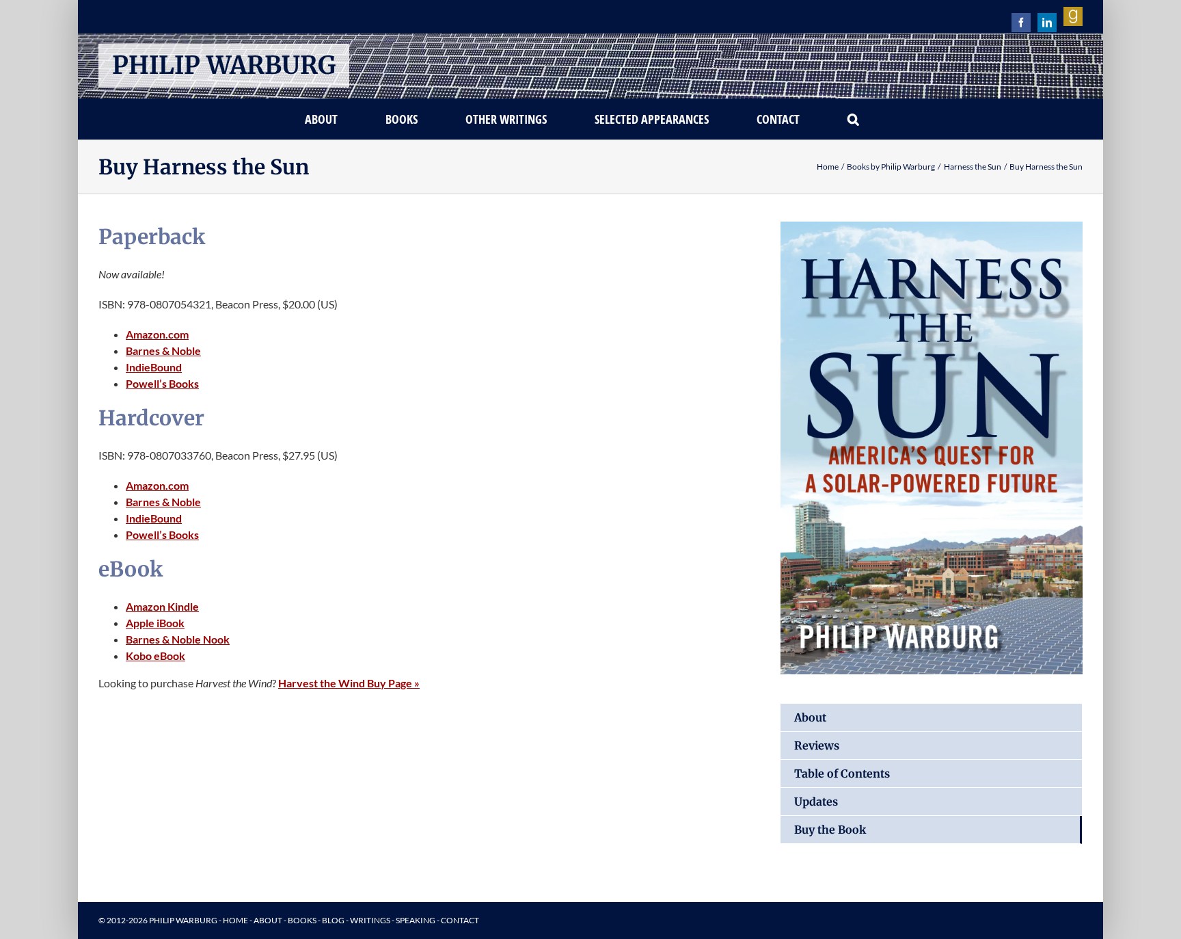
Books (302, 920)
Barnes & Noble (163, 350)
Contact (460, 920)
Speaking (415, 920)
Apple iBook (155, 622)
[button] (853, 119)
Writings (370, 920)
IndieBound (154, 366)
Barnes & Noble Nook (178, 639)
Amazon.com (157, 334)
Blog (333, 920)
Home (235, 920)
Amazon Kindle (162, 606)
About (268, 920)
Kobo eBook (155, 655)
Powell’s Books (162, 383)
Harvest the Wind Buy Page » (349, 682)
